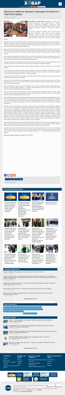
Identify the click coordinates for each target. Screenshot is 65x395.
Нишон (19, 360)
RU (22, 6)
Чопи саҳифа (9, 179)
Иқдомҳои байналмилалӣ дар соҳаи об (37, 360)
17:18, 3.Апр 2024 (8, 290)
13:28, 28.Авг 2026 (14, 334)
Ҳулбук (49, 365)
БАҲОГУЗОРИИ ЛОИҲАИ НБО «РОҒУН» (13, 311)
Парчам (19, 361)
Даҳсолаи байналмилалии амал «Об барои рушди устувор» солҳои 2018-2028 (23, 309)
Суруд (19, 363)
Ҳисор (49, 363)
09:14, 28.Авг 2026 (14, 339)
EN (23, 6)
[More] (14, 175)
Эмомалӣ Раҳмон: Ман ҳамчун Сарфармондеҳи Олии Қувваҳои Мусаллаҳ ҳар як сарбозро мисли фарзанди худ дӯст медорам (27, 293)
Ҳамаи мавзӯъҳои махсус (30, 313)
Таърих (5, 358)
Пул (18, 365)
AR (26, 6)
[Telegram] (8, 175)
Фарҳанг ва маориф (9, 362)
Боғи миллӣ (50, 360)
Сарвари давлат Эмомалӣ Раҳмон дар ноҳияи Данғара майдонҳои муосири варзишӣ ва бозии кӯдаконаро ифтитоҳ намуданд (51, 259)
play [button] (39, 6)
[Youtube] (11, 175)
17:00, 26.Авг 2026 (14, 345)
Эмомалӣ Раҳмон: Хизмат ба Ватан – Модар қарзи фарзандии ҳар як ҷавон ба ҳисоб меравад (27, 288)
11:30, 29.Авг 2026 (14, 322)
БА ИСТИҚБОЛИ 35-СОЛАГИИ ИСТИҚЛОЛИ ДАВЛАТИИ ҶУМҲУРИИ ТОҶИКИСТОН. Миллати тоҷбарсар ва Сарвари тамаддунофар (31, 326)
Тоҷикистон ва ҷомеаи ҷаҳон (10, 366)
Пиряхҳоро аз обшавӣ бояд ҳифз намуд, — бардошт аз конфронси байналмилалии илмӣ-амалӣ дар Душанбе (32, 343)
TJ (19, 6)
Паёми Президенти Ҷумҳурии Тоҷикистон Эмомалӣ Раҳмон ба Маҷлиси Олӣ (22, 307)
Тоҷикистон (6, 356)
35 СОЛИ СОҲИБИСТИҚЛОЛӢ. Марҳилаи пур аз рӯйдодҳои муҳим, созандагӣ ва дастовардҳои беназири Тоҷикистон (29, 337)
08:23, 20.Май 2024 (8, 280)
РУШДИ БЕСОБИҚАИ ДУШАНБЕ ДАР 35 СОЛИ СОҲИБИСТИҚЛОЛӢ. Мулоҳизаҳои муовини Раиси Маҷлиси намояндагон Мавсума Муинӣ (33, 332)
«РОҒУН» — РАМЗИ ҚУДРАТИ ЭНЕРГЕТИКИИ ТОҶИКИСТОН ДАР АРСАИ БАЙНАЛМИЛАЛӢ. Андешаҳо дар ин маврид (31, 320)
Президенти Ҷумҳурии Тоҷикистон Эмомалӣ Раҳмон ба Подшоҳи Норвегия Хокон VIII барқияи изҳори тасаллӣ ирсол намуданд (10, 207)
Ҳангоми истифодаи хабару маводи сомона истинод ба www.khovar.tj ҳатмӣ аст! (24, 272)
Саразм (49, 361)
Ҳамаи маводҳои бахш (30, 298)
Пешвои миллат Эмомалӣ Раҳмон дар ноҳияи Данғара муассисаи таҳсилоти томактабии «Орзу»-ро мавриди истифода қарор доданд (38, 259)
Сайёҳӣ (5, 364)
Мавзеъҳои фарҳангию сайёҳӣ (54, 356)
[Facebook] (5, 175)
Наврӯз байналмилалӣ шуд (36, 366)
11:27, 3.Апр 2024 (8, 295)
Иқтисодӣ (6, 360)
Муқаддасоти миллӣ (21, 356)
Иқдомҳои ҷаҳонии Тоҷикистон (34, 356)
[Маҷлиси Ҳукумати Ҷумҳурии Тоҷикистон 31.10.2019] (32, 153)
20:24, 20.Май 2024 (8, 273)
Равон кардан (18, 179)
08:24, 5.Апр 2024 (8, 285)
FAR (28, 6)
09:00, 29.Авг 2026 (14, 328)
